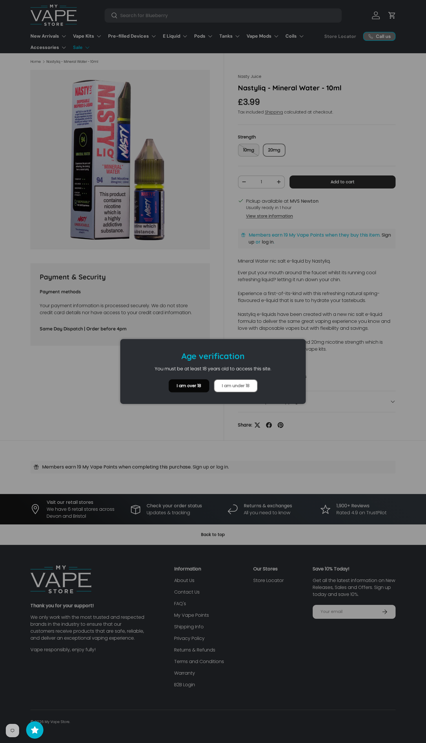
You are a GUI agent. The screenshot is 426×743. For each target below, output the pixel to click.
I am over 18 (189, 386)
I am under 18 (236, 386)
